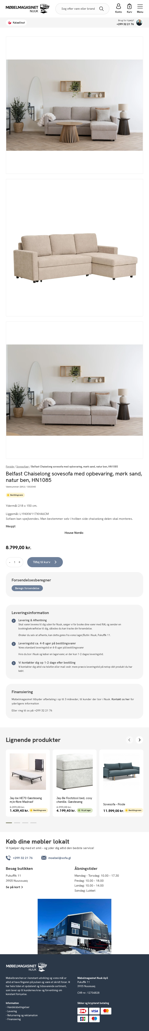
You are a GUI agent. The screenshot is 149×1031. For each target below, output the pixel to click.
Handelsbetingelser (18, 1007)
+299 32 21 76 (125, 24)
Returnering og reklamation (22, 1015)
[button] (129, 8)
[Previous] (129, 740)
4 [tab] (33, 822)
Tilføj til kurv (41, 562)
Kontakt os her (121, 699)
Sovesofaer (22, 466)
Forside (10, 466)
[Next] (139, 740)
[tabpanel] (28, 783)
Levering (12, 1011)
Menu (140, 11)
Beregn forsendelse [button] (27, 588)
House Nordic (74, 533)
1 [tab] (9, 822)
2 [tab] (17, 822)
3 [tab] (25, 822)
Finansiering (14, 1019)
